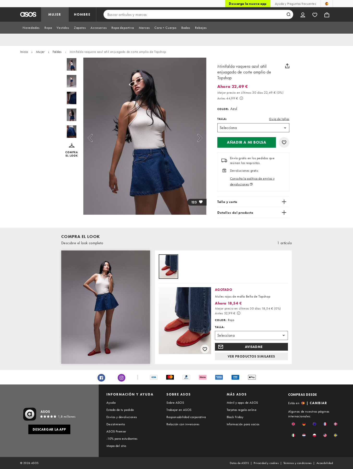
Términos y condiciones (297, 463)
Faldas (57, 51)
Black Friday (235, 417)
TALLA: (222, 119)
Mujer (40, 51)
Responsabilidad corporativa (186, 417)
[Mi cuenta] (303, 14)
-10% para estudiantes (121, 438)
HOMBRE (82, 14)
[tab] (31, 28)
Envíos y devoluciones (121, 417)
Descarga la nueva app (248, 3)
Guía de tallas (279, 119)
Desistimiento (115, 424)
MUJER (54, 14)
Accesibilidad (324, 463)
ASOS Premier (116, 431)
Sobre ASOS (175, 402)
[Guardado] (315, 14)
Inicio (24, 51)
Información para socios (243, 424)
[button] (72, 150)
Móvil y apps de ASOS (242, 402)
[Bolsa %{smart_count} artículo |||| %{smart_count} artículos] (327, 14)
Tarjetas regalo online (242, 410)
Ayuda (111, 402)
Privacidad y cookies (266, 463)
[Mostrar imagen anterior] (95, 138)
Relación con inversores (182, 424)
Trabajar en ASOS (178, 410)
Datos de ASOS (239, 463)
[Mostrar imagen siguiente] (194, 138)
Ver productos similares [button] (251, 356)
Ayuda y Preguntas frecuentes (295, 3)
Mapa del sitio (116, 446)
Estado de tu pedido (120, 410)
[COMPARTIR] (287, 66)
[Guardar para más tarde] (284, 142)
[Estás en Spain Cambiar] (327, 3)
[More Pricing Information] (241, 98)
